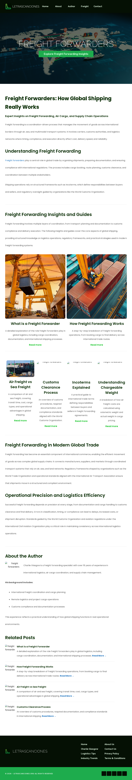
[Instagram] (119, 3)
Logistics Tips (88, 753)
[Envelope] (124, 3)
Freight (85, 6)
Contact (98, 6)
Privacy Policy (112, 753)
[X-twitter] (124, 773)
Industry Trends (89, 758)
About (58, 6)
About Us (109, 744)
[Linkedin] (119, 773)
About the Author (24, 556)
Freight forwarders (14, 160)
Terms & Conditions (115, 758)
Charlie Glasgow (89, 749)
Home (45, 6)
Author (71, 6)
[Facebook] (114, 3)
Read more (35, 344)
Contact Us (110, 749)
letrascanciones (26, 6)
